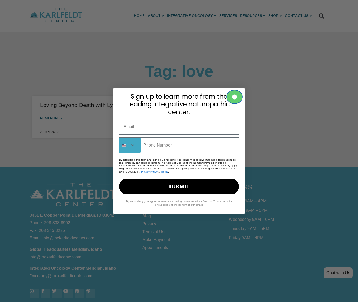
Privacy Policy (149, 171)
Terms (164, 171)
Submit (179, 186)
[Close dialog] (234, 97)
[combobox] (130, 145)
